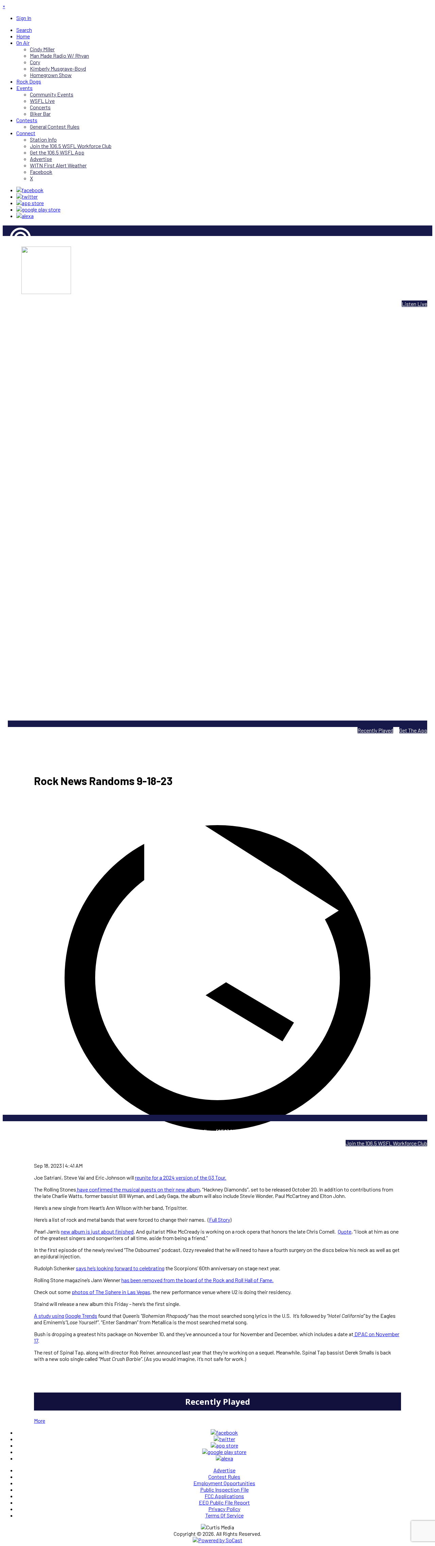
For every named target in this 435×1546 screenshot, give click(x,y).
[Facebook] (30, 190)
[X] (27, 196)
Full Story (219, 1219)
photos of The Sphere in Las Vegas (111, 1292)
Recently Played (375, 730)
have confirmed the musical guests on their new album (138, 1189)
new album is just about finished (97, 1231)
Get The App (413, 730)
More (39, 1420)
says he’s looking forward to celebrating (120, 1268)
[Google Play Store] (38, 209)
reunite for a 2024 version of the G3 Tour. (180, 1177)
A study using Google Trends (65, 1315)
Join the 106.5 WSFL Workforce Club (386, 1143)
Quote (344, 1231)
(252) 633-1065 (234, 1131)
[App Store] (30, 203)
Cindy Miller (15, 261)
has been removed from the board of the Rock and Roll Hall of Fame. (197, 1280)
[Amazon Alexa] (25, 216)
